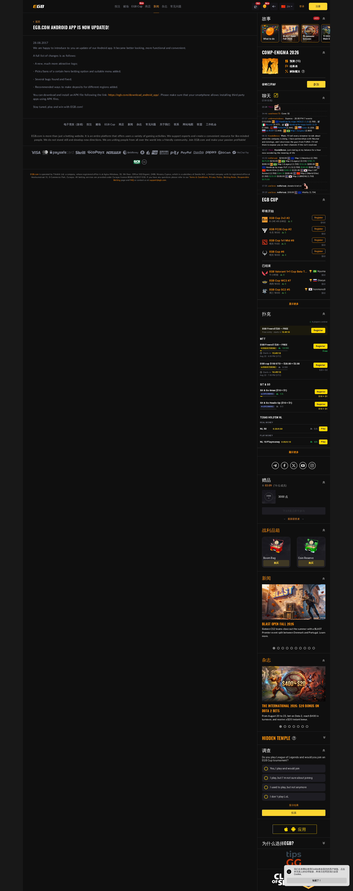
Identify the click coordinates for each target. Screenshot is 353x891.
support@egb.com (157, 180)
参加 (316, 84)
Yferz (270, 107)
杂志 (164, 6)
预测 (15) (295, 61)
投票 (293, 812)
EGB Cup (136, 6)
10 (313, 648)
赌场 (126, 6)
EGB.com (34, 174)
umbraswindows (275, 119)
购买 (276, 563)
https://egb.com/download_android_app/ (133, 95)
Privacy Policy (215, 177)
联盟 (199, 124)
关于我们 (165, 124)
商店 (148, 6)
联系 (176, 124)
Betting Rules (230, 177)
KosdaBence (273, 136)
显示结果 (294, 805)
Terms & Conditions (198, 177)
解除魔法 (295, 71)
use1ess (272, 186)
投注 (117, 6)
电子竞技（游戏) (73, 124)
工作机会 (211, 124)
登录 (301, 6)
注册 (318, 6)
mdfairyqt (272, 158)
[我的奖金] (264, 6)
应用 (302, 829)
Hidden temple (276, 738)
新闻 (156, 6)
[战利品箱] (255, 6)
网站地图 (188, 124)
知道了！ (316, 880)
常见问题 (175, 6)
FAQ (132, 180)
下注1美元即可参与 (294, 510)
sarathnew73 (274, 114)
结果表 (294, 66)
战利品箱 (271, 530)
